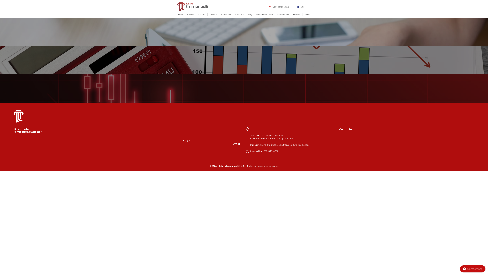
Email (185, 141)
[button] (213, 14)
